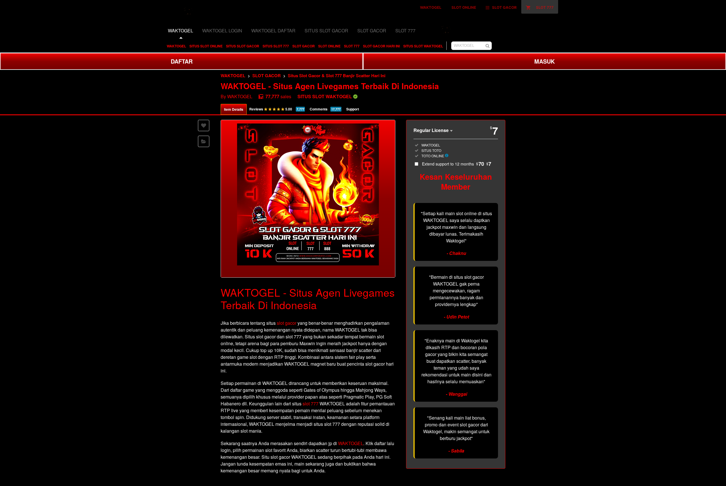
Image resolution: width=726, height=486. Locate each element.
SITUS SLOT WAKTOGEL (423, 46)
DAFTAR (182, 61)
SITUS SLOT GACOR (242, 46)
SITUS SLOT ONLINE (206, 46)
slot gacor (286, 323)
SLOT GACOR (303, 46)
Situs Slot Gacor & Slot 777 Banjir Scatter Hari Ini (336, 75)
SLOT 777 (352, 46)
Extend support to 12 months (456, 163)
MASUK (544, 61)
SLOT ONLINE (329, 46)
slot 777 (310, 403)
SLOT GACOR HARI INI (381, 46)
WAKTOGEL (176, 46)
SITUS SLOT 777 (276, 46)
